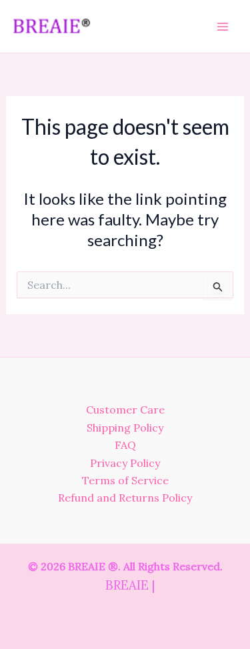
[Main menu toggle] (223, 26)
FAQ (125, 445)
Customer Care (125, 409)
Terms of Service (125, 480)
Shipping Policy (125, 427)
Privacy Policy (125, 463)
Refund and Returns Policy (125, 497)
